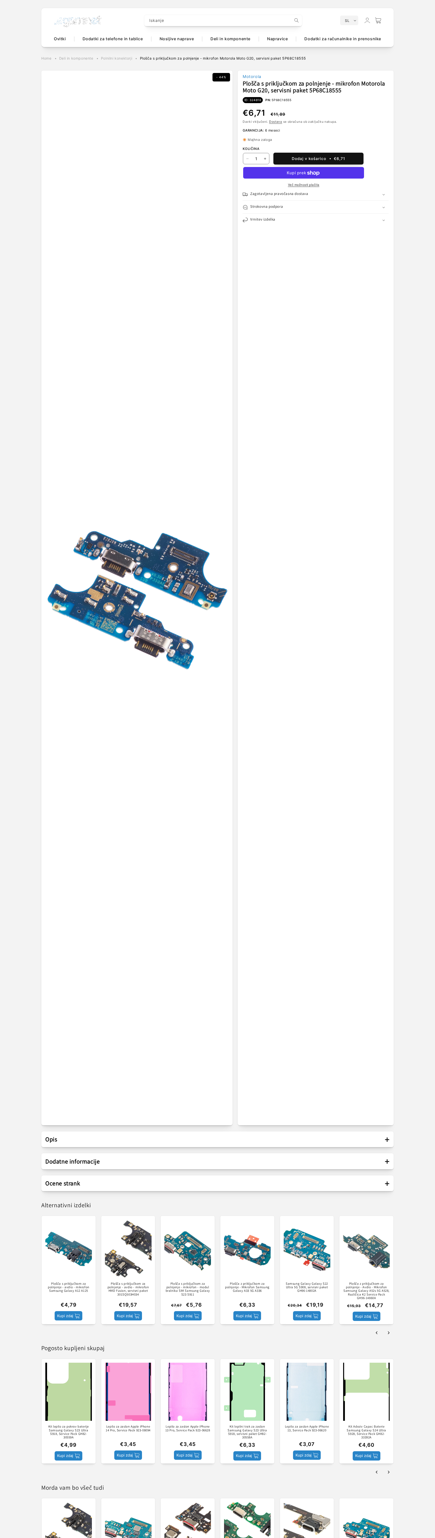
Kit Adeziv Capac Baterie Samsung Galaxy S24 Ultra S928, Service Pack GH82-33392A (366, 1432)
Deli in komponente (76, 58)
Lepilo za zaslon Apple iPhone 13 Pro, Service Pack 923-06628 (187, 1428)
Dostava (275, 121)
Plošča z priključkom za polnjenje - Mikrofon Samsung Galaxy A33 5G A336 (247, 1287)
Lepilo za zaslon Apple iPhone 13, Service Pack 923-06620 (307, 1428)
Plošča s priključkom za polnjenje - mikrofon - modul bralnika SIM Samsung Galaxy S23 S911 (188, 1289)
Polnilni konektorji (116, 58)
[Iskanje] (296, 20)
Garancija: (253, 131)
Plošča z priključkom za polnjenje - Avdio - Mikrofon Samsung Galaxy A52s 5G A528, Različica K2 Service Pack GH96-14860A (366, 1291)
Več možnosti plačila (303, 185)
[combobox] (223, 20)
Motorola (252, 76)
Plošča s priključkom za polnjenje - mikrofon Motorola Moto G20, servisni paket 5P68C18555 (223, 58)
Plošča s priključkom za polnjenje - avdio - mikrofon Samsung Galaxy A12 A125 (68, 1287)
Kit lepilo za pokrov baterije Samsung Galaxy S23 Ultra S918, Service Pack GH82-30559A (68, 1432)
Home (46, 58)
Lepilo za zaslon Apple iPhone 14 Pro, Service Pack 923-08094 (128, 1428)
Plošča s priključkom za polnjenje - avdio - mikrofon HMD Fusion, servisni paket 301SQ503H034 (128, 1289)
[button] (378, 20)
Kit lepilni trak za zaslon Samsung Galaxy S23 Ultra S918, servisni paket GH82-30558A (247, 1432)
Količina (251, 149)
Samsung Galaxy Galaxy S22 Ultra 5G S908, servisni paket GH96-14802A (307, 1287)
